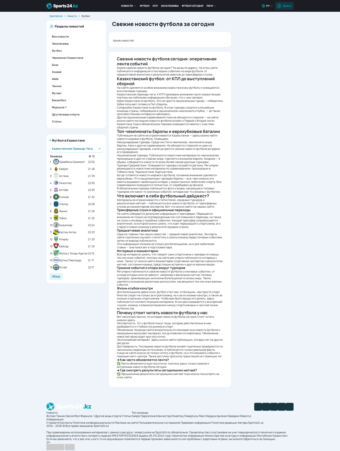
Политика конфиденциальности (93, 422)
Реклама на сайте (126, 422)
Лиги (209, 5)
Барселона (148, 416)
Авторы (243, 422)
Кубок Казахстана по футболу (136, 101)
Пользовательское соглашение (159, 422)
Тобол (63, 218)
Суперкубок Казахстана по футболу (140, 107)
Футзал (56, 93)
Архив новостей (123, 40)
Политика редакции (224, 422)
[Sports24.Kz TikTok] (282, 407)
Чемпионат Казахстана (67, 58)
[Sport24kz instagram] (290, 407)
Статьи (56, 121)
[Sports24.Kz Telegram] (266, 407)
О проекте (53, 422)
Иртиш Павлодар (70, 260)
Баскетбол (59, 100)
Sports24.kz (56, 16)
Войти (287, 6)
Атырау (63, 239)
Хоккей (56, 72)
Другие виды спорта (65, 114)
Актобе (63, 190)
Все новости (60, 36)
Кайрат (63, 169)
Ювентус (245, 416)
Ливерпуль (191, 416)
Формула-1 (59, 107)
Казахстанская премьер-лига (136, 94)
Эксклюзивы (170, 5)
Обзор (56, 276)
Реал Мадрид (207, 416)
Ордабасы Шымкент (72, 162)
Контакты (66, 422)
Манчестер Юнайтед (169, 416)
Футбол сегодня (192, 5)
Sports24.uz (255, 422)
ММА (55, 79)
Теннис (57, 86)
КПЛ (155, 5)
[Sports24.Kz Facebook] (258, 407)
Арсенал (222, 416)
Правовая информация (196, 422)
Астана (63, 176)
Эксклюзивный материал (133, 339)
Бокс (55, 65)
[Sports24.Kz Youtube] (274, 407)
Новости (127, 5)
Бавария (233, 416)
